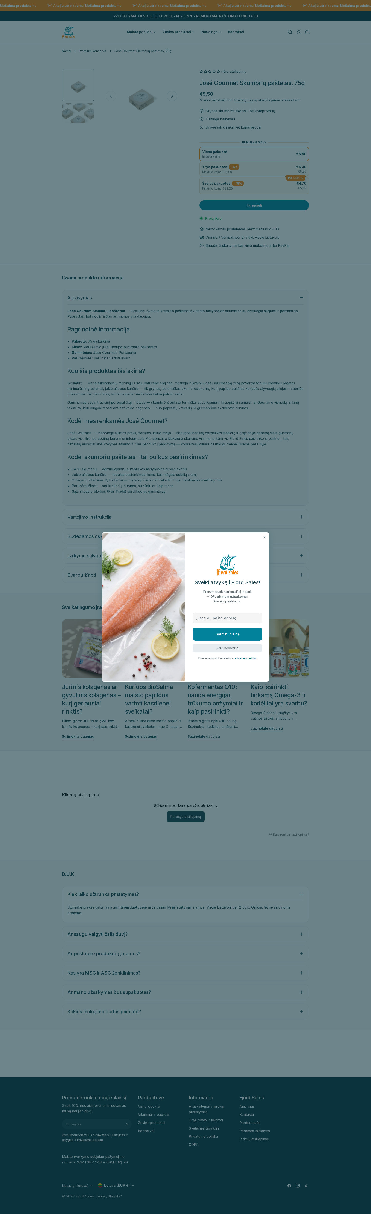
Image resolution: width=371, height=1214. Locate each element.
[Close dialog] (264, 537)
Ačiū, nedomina (227, 648)
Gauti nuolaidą (227, 634)
